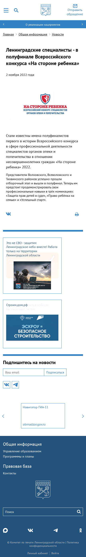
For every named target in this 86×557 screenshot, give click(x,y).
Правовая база (17, 466)
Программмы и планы (18, 456)
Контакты (9, 473)
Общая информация (33, 34)
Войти (55, 553)
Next (83, 415)
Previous (3, 415)
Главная (8, 34)
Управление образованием (22, 451)
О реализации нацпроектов (43, 24)
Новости (58, 34)
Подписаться (55, 372)
